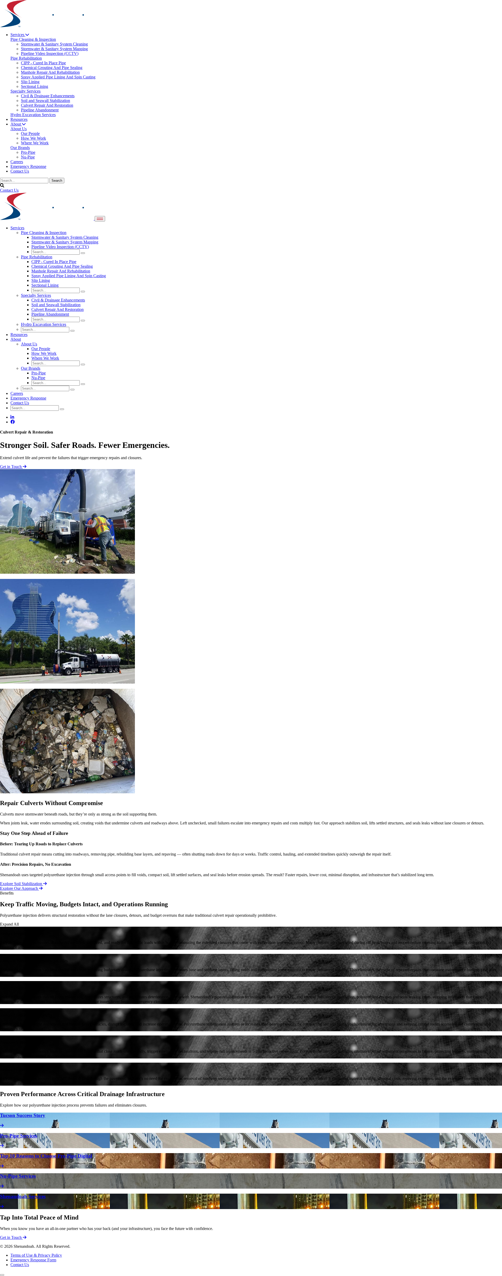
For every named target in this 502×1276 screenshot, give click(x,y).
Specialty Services (36, 295)
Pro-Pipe (38, 373)
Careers (16, 162)
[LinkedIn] (12, 417)
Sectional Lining (45, 285)
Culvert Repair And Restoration (57, 309)
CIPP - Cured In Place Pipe (53, 261)
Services (17, 34)
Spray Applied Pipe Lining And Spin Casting (68, 276)
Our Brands (30, 368)
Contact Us (19, 171)
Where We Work (45, 358)
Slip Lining (40, 280)
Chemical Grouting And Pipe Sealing (62, 266)
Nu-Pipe (38, 377)
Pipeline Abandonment (50, 314)
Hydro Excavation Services (43, 324)
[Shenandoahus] (47, 26)
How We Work (43, 353)
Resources (18, 119)
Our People (40, 348)
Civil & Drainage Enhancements (58, 300)
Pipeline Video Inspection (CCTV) (60, 246)
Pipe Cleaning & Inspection (43, 232)
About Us (29, 344)
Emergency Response (28, 166)
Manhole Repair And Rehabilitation (60, 271)
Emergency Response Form (33, 1260)
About (16, 124)
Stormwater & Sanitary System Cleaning (64, 237)
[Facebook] (12, 422)
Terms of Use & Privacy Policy (36, 1255)
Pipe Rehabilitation (36, 257)
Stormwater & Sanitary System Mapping (64, 242)
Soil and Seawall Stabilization (56, 305)
